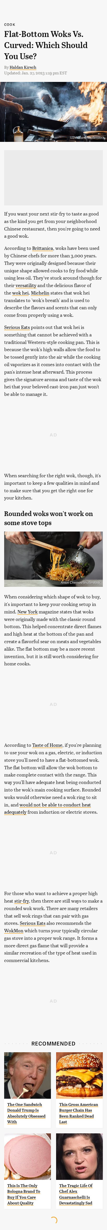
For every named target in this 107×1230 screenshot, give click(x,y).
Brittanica (42, 248)
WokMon (13, 930)
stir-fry (21, 900)
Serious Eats (17, 327)
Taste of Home (47, 745)
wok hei (20, 292)
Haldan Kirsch (23, 67)
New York (27, 611)
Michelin (40, 292)
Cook (9, 24)
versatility (26, 285)
